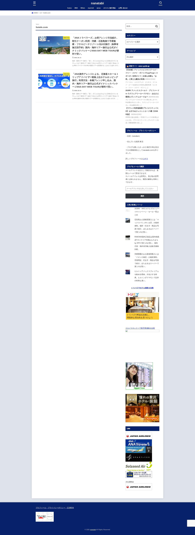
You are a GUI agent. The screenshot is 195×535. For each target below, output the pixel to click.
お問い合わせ (123, 8)
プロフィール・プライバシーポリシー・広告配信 (55, 508)
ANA (76, 8)
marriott (91, 8)
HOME (36, 13)
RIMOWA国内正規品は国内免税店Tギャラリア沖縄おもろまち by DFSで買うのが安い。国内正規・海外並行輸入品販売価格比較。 (147, 243)
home (69, 8)
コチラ (145, 159)
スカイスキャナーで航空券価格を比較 (140, 328)
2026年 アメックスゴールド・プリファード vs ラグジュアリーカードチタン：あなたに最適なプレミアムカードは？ (142, 94)
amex (99, 8)
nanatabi (97, 3)
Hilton (83, 8)
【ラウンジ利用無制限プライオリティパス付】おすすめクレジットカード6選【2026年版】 (141, 111)
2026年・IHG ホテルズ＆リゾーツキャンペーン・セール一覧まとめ (147, 212)
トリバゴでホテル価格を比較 (142, 288)
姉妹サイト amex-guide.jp (139, 66)
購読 (142, 196)
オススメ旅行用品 (109, 8)
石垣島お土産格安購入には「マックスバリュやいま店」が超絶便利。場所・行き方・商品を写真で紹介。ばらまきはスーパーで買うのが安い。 (147, 226)
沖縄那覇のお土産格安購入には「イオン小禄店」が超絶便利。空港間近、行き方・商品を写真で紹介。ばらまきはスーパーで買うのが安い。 (147, 260)
